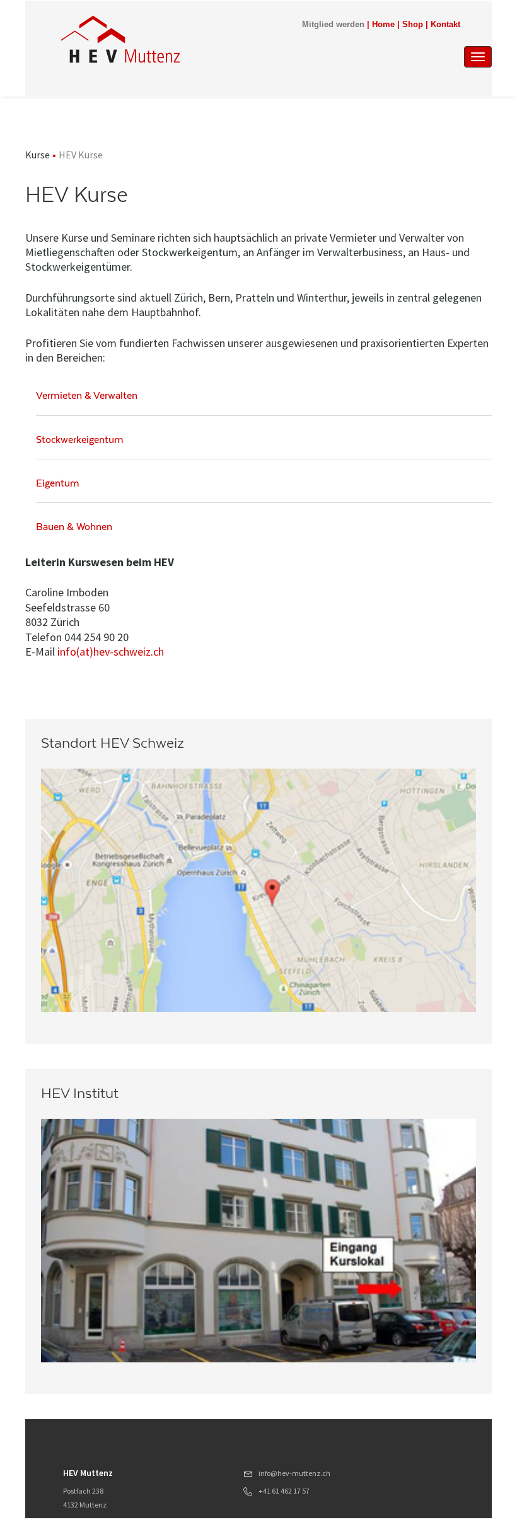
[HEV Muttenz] (195, 39)
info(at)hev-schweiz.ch (110, 651)
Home (383, 24)
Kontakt (445, 24)
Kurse (37, 154)
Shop (412, 24)
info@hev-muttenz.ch (294, 1473)
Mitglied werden (333, 24)
